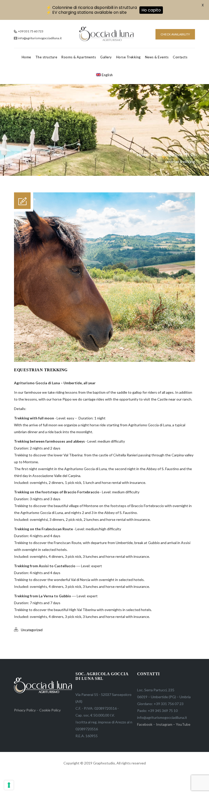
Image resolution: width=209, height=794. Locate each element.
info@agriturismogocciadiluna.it (40, 38)
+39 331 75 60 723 (30, 31)
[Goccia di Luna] (106, 34)
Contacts (180, 57)
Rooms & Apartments (78, 57)
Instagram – (165, 724)
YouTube (183, 724)
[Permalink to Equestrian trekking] (104, 360)
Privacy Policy (25, 710)
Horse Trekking (128, 57)
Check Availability (175, 34)
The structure (46, 57)
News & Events (157, 57)
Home (26, 57)
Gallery (106, 57)
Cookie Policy (50, 710)
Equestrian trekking (41, 370)
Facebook (144, 724)
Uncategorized (169, 154)
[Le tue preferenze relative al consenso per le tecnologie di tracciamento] (9, 785)
